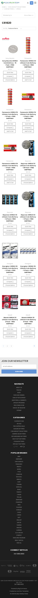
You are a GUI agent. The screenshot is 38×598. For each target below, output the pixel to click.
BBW (19, 456)
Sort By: (5, 28)
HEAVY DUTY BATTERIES (19, 439)
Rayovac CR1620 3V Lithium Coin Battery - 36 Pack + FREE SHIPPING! (28, 167)
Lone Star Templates (22, 591)
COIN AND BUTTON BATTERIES (19, 431)
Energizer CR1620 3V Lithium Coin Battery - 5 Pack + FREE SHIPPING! (28, 269)
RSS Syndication (19, 405)
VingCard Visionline (19, 538)
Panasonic (19, 464)
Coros (19, 515)
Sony (19, 482)
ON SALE (19, 423)
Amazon (19, 527)
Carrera (19, 530)
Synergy (19, 535)
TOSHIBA (19, 484)
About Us (19, 387)
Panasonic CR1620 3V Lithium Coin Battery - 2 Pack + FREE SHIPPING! (28, 115)
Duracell (19, 487)
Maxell (19, 469)
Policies (19, 390)
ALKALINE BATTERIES (19, 429)
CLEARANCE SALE (19, 421)
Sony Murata (19, 461)
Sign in (15, 408)
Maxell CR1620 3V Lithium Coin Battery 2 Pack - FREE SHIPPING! (10, 321)
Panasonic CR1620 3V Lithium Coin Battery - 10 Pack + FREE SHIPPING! (28, 64)
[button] (18, 15)
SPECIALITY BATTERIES (19, 444)
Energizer (19, 459)
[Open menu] (35, 3)
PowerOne (19, 502)
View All (19, 543)
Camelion (19, 474)
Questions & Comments (19, 400)
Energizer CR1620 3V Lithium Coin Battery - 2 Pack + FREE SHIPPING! (10, 269)
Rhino (19, 489)
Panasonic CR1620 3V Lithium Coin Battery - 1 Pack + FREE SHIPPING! (10, 167)
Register (22, 408)
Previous (3, 596)
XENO (19, 505)
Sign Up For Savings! (19, 397)
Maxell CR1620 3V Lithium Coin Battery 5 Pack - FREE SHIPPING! (28, 321)
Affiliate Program (19, 403)
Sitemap (19, 410)
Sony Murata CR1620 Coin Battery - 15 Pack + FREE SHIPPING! (10, 64)
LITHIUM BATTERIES (19, 441)
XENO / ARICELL (19, 540)
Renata (19, 466)
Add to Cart (28, 80)
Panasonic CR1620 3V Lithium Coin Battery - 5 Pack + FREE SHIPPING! (10, 115)
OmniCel (19, 479)
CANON (19, 494)
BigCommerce (22, 588)
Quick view (10, 72)
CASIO (19, 512)
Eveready (19, 510)
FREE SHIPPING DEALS (19, 426)
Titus (19, 472)
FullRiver (19, 507)
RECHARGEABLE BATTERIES (19, 436)
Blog (19, 392)
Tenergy (19, 492)
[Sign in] (28, 3)
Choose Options (10, 80)
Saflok (19, 522)
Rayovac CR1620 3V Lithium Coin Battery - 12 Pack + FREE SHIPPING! (10, 218)
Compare (9, 76)
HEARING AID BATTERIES (19, 434)
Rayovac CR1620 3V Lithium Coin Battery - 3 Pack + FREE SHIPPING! (28, 218)
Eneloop (19, 520)
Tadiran (19, 525)
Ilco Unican (19, 533)
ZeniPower (19, 499)
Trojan (19, 497)
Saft (19, 517)
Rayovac (19, 477)
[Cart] (31, 3)
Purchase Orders (19, 395)
